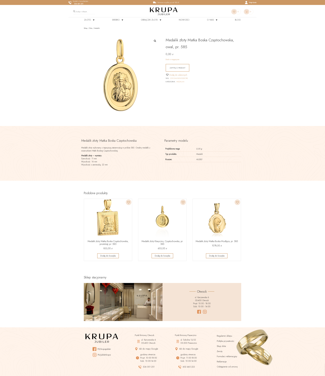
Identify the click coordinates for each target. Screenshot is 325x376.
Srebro (116, 19)
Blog (238, 19)
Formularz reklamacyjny (227, 356)
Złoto (87, 19)
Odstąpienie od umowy (227, 366)
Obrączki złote (149, 19)
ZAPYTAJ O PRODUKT (177, 68)
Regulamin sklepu (224, 335)
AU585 (199, 159)
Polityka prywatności (225, 341)
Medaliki (97, 28)
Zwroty (219, 351)
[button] (155, 41)
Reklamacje (222, 361)
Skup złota (221, 346)
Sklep (85, 28)
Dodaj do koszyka (108, 255)
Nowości (184, 19)
